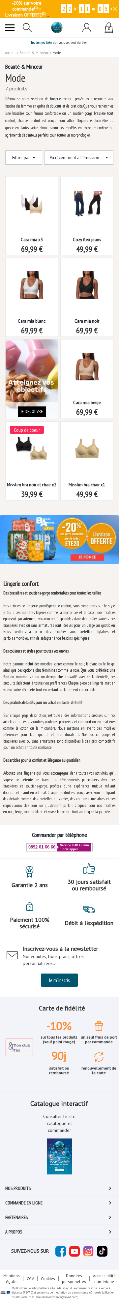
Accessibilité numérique (104, 1278)
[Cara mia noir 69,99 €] (87, 280)
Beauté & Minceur (33, 52)
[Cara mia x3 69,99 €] (32, 198)
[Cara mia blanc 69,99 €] (32, 280)
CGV (30, 1278)
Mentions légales (11, 1278)
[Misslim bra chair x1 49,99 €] (87, 443)
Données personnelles (74, 1278)
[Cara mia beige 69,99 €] (87, 361)
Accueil (10, 52)
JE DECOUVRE (32, 411)
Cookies (48, 1278)
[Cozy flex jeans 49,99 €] (87, 198)
